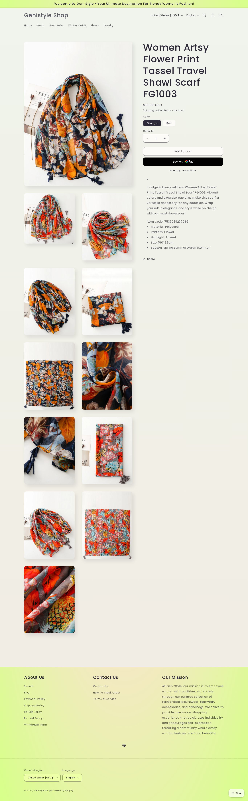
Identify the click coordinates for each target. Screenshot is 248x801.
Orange (152, 123)
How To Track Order (106, 692)
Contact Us (101, 686)
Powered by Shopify (62, 790)
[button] (205, 15)
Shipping (148, 110)
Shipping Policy (34, 705)
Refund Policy (33, 718)
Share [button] (151, 259)
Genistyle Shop (42, 790)
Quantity (148, 131)
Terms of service (104, 699)
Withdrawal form (35, 724)
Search (29, 686)
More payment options (183, 170)
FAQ (27, 692)
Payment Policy (34, 699)
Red (169, 123)
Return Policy (33, 712)
